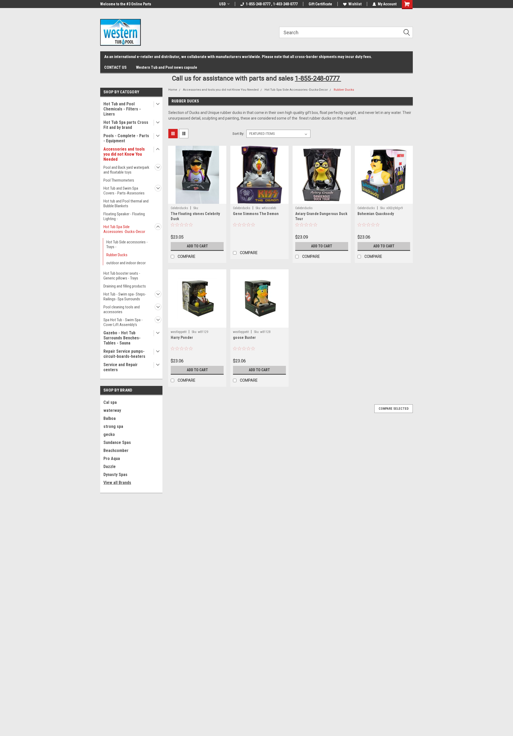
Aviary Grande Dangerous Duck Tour (321, 216)
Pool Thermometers (118, 180)
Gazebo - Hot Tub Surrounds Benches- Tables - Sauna (122, 338)
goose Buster (244, 337)
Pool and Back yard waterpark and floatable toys (126, 170)
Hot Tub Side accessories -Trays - (127, 244)
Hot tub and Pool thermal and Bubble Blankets (126, 203)
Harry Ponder (182, 337)
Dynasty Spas (115, 474)
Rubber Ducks (116, 254)
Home (172, 89)
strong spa (113, 426)
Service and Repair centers (120, 367)
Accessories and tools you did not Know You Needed (124, 154)
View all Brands (117, 482)
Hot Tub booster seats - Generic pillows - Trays (121, 276)
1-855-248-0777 (318, 78)
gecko (109, 434)
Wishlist (355, 4)
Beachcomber (116, 450)
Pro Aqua (111, 458)
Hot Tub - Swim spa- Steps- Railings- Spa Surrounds (124, 296)
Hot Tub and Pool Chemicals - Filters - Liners (122, 109)
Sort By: (238, 134)
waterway (112, 410)
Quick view (197, 200)
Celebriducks (179, 208)
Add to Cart (197, 246)
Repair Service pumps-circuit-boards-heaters (124, 354)
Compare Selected (394, 409)
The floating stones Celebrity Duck (195, 216)
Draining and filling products (124, 286)
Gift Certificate (320, 4)
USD (222, 4)
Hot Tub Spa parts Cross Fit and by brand (125, 125)
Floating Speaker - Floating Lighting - (124, 216)
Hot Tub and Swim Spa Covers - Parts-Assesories (124, 190)
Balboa (109, 418)
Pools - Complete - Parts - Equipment (126, 138)
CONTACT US (115, 67)
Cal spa (110, 402)
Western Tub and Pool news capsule (166, 67)
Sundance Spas (117, 442)
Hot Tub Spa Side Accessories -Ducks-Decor (124, 229)
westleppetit (178, 332)
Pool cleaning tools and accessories (121, 309)
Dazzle (109, 466)
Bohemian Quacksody (375, 214)
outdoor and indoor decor (126, 262)
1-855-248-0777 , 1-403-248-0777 (272, 4)
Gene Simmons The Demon (256, 214)
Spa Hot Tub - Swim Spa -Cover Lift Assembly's (123, 322)
